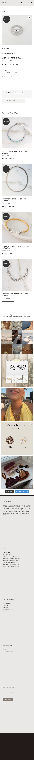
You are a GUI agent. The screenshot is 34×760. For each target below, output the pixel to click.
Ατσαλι (13, 53)
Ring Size (8, 92)
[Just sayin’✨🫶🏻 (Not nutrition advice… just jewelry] (17, 438)
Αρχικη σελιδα (6, 11)
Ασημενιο (8, 53)
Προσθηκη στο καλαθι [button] (8, 158)
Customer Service (8, 599)
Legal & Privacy (7, 645)
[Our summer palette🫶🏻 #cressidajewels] (17, 337)
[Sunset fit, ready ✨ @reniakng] (17, 404)
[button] (21, 3)
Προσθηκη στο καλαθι (13, 100)
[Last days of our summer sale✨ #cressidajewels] (17, 370)
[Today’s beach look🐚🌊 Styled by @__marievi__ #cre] (17, 472)
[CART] (30, 2)
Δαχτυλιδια (14, 11)
